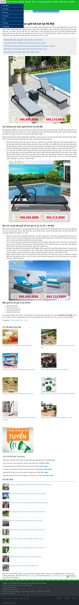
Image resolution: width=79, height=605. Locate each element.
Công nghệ (6, 26)
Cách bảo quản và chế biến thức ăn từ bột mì (17, 345)
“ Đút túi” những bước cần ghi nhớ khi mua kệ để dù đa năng (19, 418)
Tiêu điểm (6, 5)
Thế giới (5, 23)
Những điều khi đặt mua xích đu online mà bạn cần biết (57, 346)
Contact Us (15, 598)
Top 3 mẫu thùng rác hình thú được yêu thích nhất (26, 539)
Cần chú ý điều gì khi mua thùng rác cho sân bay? (26, 521)
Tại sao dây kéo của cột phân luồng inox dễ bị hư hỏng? (21, 466)
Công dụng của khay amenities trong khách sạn (18, 393)
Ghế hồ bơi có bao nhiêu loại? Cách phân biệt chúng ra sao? (25, 49)
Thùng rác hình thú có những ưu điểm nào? (24, 566)
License (9, 598)
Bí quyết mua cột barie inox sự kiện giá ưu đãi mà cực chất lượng (24, 475)
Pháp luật (5, 16)
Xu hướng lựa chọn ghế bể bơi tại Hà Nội (28, 23)
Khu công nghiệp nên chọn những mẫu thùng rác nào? (27, 512)
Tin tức (26, 320)
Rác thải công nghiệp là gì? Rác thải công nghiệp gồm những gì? (31, 485)
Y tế (4, 19)
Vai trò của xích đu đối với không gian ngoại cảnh (18, 369)
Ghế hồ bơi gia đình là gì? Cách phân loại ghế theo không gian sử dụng (29, 46)
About (27, 598)
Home (4, 598)
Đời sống (5, 9)
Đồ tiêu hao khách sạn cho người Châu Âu (55, 369)
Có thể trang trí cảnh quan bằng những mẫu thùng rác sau (29, 503)
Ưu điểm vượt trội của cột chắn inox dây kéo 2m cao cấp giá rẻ (23, 469)
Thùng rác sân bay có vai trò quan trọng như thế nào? (27, 530)
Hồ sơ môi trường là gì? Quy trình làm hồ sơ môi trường (28, 494)
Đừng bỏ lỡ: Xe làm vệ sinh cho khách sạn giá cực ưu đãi (21, 472)
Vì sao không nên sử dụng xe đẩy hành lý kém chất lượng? (25, 43)
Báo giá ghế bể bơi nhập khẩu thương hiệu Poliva (21, 52)
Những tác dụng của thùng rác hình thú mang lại (25, 557)
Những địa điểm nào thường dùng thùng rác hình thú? (27, 548)
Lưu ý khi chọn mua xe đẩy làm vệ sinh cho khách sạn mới (22, 463)
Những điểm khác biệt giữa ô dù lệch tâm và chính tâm (23, 40)
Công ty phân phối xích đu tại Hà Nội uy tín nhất (56, 417)
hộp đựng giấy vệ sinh (58, 576)
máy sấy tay (32, 576)
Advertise (22, 598)
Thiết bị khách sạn (24, 11)
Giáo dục (5, 12)
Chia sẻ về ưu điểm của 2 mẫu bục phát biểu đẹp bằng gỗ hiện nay (25, 460)
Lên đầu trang (73, 577)
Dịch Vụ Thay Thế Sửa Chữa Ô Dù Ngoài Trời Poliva (58, 393)
